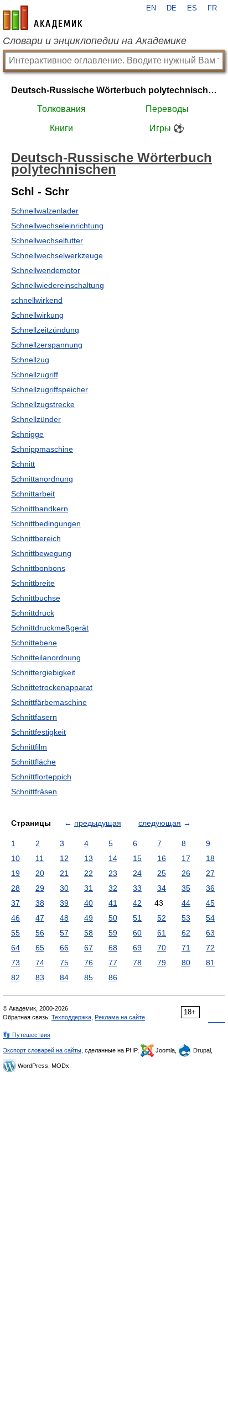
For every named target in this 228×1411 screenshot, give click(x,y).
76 (88, 962)
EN (151, 8)
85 (88, 977)
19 (15, 873)
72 (210, 947)
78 (137, 962)
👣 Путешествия (26, 1034)
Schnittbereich (36, 538)
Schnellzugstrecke (43, 404)
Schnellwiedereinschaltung (57, 285)
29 (39, 888)
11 (39, 858)
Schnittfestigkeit (38, 732)
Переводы (167, 109)
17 (186, 858)
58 (88, 932)
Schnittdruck (32, 612)
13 (88, 858)
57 (64, 932)
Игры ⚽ (166, 128)
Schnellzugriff (34, 374)
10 (15, 858)
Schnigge (27, 434)
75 (64, 962)
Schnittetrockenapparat (51, 687)
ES (192, 8)
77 (112, 962)
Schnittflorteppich (41, 776)
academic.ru (42, 18)
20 (39, 873)
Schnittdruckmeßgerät (50, 627)
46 (15, 917)
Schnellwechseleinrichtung (57, 225)
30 (64, 888)
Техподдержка (71, 1017)
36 (210, 888)
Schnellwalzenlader (45, 210)
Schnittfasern (34, 717)
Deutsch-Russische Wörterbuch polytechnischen (114, 90)
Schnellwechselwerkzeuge (57, 255)
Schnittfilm (29, 746)
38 (39, 903)
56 (39, 932)
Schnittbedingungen (46, 523)
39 (64, 903)
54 (210, 917)
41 (112, 903)
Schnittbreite (33, 583)
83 (39, 977)
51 (137, 917)
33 (137, 888)
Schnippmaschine (42, 449)
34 (161, 888)
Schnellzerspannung (46, 344)
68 (112, 947)
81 (210, 962)
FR (212, 8)
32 (112, 888)
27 (210, 873)
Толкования (61, 109)
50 (112, 917)
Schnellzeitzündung (45, 329)
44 (186, 903)
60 (137, 932)
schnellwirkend (37, 300)
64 (15, 947)
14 (112, 858)
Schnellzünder (36, 419)
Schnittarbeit (33, 493)
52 (161, 917)
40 (88, 903)
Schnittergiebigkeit (43, 672)
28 (15, 888)
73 (15, 962)
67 (88, 947)
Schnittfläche (33, 761)
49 (88, 917)
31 (88, 888)
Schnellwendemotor (45, 270)
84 (64, 977)
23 (112, 873)
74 (39, 962)
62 (186, 932)
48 (64, 917)
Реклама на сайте (120, 1017)
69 (137, 947)
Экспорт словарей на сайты (42, 1050)
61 (161, 932)
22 (88, 873)
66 (64, 947)
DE (172, 8)
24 (137, 873)
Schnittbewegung (41, 553)
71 (186, 947)
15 (137, 858)
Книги (61, 128)
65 (39, 947)
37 (15, 903)
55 (15, 932)
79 (161, 962)
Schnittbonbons (38, 568)
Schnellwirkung (37, 315)
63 (210, 932)
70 (161, 947)
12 (64, 858)
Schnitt (23, 463)
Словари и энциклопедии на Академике (94, 40)
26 (186, 873)
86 (112, 977)
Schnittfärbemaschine (49, 702)
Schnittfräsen (34, 791)
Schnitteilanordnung (46, 657)
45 (210, 903)
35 (186, 888)
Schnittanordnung (42, 478)
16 (161, 858)
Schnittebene (34, 642)
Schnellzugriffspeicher (49, 389)
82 (15, 977)
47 (39, 917)
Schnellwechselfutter (47, 240)
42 (137, 903)
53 (186, 917)
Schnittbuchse (35, 598)
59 (112, 932)
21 (64, 873)
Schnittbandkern (39, 508)
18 (210, 858)
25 (161, 873)
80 (186, 962)
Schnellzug (30, 359)
